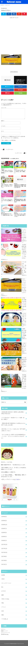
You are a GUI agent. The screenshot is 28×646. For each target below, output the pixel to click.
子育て (3, 579)
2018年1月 (4, 540)
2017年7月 (4, 564)
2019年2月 (4, 520)
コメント (3, 107)
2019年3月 (4, 516)
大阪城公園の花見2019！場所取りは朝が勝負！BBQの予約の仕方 (13, 412)
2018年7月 (4, 528)
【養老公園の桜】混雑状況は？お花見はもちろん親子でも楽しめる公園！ (13, 424)
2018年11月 (4, 524)
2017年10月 (4, 552)
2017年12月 (4, 544)
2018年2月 (4, 536)
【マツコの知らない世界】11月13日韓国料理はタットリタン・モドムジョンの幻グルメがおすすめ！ (13, 436)
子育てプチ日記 (5, 599)
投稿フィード (4, 631)
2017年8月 (4, 560)
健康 (2, 595)
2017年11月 (4, 548)
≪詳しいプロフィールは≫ (10, 479)
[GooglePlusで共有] (19, 14)
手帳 (2, 603)
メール (3, 126)
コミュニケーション (6, 583)
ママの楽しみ (4, 618)
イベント (3, 607)
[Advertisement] (14, 36)
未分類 (3, 575)
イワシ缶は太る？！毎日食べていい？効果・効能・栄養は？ (12, 418)
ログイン (3, 629)
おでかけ (3, 591)
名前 (2, 120)
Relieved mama (14, 1)
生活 (2, 611)
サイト (2, 131)
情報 (2, 614)
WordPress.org (4, 634)
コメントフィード (5, 632)
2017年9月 (4, 556)
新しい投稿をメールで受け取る (9, 140)
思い (2, 587)
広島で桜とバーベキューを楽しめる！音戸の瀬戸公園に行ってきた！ (13, 429)
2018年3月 (4, 532)
